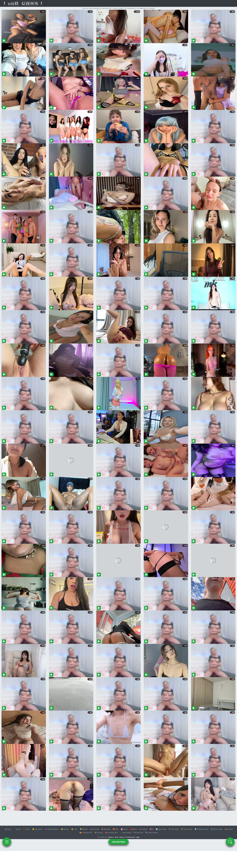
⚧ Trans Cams (186, 829)
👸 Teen (74, 829)
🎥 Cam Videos (125, 833)
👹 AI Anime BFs (111, 833)
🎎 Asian (8, 829)
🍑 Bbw (115, 829)
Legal (137, 837)
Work (116, 837)
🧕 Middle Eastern (52, 829)
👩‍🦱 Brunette (94, 829)
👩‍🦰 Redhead (105, 829)
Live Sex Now (118, 841)
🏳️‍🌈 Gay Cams (174, 829)
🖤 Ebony (17, 829)
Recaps (121, 837)
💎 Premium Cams (201, 829)
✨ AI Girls (229, 829)
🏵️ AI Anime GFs (85, 833)
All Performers (130, 837)
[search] (230, 841)
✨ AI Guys (98, 833)
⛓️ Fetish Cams (216, 829)
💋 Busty (133, 829)
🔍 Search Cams (151, 833)
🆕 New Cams (161, 829)
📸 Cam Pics (138, 833)
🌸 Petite (124, 829)
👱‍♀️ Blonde (84, 829)
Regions (111, 837)
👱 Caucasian (37, 829)
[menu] (6, 841)
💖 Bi (151, 829)
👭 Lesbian (143, 829)
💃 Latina (26, 829)
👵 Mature (65, 829)
